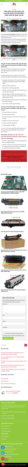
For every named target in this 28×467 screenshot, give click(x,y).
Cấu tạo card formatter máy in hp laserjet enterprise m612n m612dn (12, 357)
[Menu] (2, 4)
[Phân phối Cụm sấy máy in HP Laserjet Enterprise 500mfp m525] (14, 281)
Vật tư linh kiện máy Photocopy (8, 383)
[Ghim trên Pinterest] (17, 167)
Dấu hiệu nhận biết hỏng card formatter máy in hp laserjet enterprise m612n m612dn (12, 366)
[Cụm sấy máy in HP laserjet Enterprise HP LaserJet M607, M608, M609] (14, 261)
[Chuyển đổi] (26, 378)
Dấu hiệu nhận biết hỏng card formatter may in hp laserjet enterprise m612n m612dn (12, 353)
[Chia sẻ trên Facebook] (10, 167)
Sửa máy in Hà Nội (5, 128)
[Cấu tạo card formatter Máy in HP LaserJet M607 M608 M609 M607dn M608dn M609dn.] (14, 183)
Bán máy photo (4, 378)
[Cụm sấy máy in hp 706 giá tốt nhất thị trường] (14, 223)
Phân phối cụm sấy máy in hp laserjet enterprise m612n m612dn (14, 362)
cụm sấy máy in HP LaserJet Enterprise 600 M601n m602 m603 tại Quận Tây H (14, 136)
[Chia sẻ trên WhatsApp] (8, 167)
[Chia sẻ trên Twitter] (13, 167)
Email (4, 321)
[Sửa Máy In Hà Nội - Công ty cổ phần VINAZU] (14, 4)
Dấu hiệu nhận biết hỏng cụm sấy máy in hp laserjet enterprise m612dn (13, 370)
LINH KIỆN (14, 9)
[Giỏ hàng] (26, 4)
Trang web (5, 327)
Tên (4, 315)
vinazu (20, 18)
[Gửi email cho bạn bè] (15, 167)
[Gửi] (25, 345)
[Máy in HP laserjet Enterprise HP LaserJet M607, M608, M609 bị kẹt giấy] (14, 203)
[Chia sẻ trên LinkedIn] (20, 167)
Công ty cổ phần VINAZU (20, 464)
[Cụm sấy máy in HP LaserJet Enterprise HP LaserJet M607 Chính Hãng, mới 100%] (14, 241)
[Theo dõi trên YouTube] (7, 459)
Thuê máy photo (4, 381)
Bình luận (5, 304)
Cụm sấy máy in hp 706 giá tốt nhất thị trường (12, 231)
